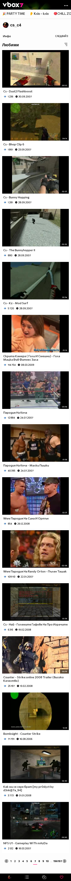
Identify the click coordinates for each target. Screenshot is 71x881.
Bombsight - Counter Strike (21, 733)
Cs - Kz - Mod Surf (15, 303)
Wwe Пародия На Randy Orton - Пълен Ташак (35, 571)
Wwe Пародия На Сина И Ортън (26, 518)
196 (55, 861)
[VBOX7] (13, 5)
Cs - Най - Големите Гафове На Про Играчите (35, 624)
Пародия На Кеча (15, 412)
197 (60, 861)
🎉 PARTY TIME (13, 13)
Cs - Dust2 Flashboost (17, 91)
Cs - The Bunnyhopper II (19, 250)
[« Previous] (6, 861)
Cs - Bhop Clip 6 (13, 144)
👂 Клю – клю (39, 13)
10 (47, 861)
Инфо (7, 36)
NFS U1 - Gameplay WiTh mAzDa (25, 843)
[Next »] (64, 861)
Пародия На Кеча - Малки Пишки (26, 465)
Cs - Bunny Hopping (16, 197)
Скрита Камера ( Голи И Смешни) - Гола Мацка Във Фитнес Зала (31, 357)
